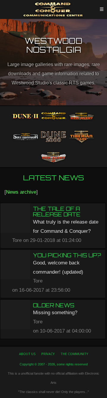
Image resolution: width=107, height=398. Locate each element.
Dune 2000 (53, 137)
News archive (21, 192)
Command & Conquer (53, 116)
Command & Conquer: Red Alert (81, 116)
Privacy (48, 354)
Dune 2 (25, 116)
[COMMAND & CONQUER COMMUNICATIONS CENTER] (54, 9)
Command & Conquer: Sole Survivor (25, 137)
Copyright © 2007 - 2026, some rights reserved (54, 364)
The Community (74, 354)
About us (27, 354)
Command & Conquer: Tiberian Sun (81, 137)
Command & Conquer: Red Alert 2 (53, 157)
